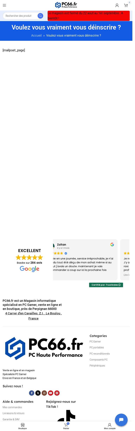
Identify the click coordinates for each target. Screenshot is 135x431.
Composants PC (99, 359)
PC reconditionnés (100, 353)
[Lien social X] (38, 393)
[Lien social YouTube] (50, 393)
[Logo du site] (66, 5)
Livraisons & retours (13, 413)
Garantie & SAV (11, 419)
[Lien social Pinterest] (57, 393)
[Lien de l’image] (44, 349)
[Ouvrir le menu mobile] (4, 5)
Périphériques (97, 365)
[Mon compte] (117, 5)
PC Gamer (95, 341)
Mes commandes (12, 407)
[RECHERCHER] (40, 16)
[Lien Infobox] (34, 305)
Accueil (36, 35)
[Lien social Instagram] (44, 393)
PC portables (97, 347)
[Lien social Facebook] (31, 393)
